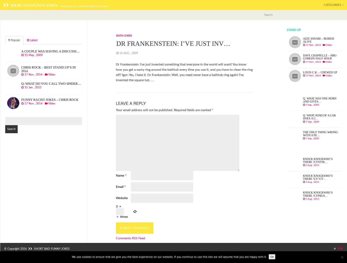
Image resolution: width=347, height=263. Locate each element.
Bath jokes (124, 36)
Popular (15, 40)
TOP (340, 249)
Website (122, 198)
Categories (333, 4)
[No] (342, 257)
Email (121, 186)
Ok (272, 256)
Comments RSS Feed (130, 238)
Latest (33, 40)
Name (121, 175)
